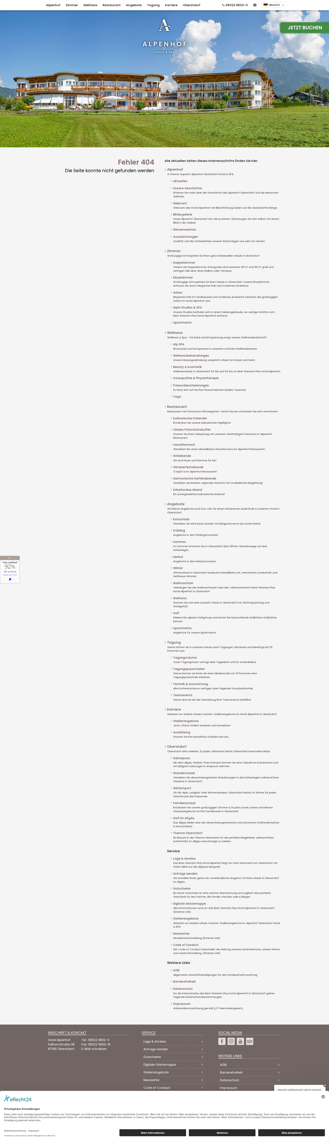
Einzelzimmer (183, 277)
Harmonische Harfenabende (194, 478)
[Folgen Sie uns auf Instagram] (231, 1041)
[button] (255, 5)
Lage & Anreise (184, 859)
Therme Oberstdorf (188, 833)
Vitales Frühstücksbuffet (192, 430)
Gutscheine (182, 888)
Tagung (153, 5)
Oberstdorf (191, 5)
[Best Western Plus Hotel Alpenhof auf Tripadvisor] (249, 1041)
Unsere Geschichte (187, 188)
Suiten (177, 293)
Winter (178, 568)
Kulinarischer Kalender (190, 418)
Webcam (180, 203)
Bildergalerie (182, 214)
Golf (176, 613)
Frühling (179, 530)
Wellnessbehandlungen (191, 356)
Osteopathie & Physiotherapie (196, 378)
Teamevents (182, 695)
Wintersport (182, 788)
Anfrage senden (185, 874)
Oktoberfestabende (188, 467)
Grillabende (182, 456)
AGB (176, 970)
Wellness (90, 5)
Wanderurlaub (184, 773)
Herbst (178, 557)
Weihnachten (183, 583)
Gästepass (181, 758)
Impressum (182, 1004)
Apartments (182, 323)
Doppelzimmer (184, 263)
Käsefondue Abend (187, 490)
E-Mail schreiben (94, 1049)
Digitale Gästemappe (189, 904)
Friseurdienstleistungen (191, 385)
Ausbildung (181, 732)
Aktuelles (180, 181)
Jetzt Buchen (305, 27)
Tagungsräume (185, 658)
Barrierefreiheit (184, 982)
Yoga (177, 397)
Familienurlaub (184, 803)
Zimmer (72, 5)
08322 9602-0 (237, 5)
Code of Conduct (186, 945)
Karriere (171, 5)
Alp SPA (178, 344)
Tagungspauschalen (189, 669)
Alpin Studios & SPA (187, 307)
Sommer (179, 542)
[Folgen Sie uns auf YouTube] (240, 1041)
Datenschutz (183, 989)
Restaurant (112, 5)
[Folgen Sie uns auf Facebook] (222, 1041)
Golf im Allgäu (183, 818)
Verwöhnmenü (184, 445)
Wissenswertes (184, 229)
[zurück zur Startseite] (164, 36)
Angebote (134, 5)
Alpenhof (53, 5)
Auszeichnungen (185, 237)
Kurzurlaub (181, 519)
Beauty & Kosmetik (187, 367)
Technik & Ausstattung (190, 684)
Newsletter (181, 934)
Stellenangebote (186, 721)
